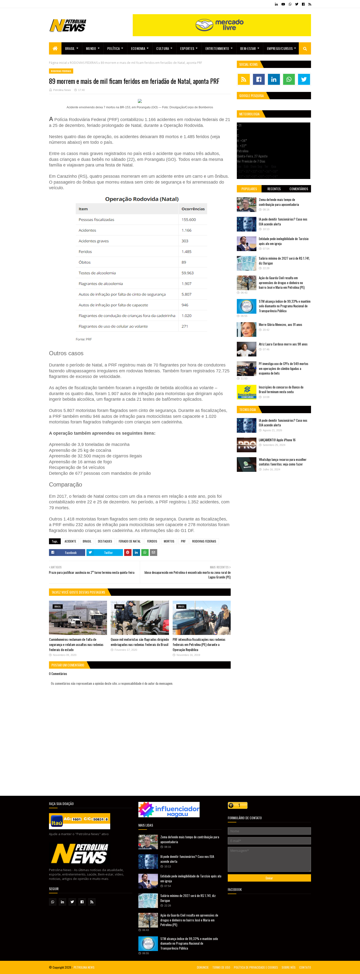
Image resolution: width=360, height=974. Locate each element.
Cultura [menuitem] (162, 48)
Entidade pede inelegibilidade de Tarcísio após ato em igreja (284, 241)
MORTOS (169, 541)
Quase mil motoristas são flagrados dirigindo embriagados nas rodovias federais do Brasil (140, 642)
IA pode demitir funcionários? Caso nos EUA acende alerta (283, 221)
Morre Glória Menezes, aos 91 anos (280, 324)
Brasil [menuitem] (70, 48)
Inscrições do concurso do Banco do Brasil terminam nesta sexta (281, 389)
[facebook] (303, 4)
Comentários (298, 188)
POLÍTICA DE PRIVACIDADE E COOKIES (256, 967)
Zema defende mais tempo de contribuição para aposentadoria (279, 202)
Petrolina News (62, 90)
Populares (249, 188)
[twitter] (297, 4)
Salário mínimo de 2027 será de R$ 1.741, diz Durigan (284, 261)
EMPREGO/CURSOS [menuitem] (280, 48)
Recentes (274, 188)
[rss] (309, 4)
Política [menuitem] (113, 48)
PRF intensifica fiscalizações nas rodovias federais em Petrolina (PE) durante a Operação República (199, 644)
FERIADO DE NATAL (130, 541)
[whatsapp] (290, 4)
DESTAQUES (105, 541)
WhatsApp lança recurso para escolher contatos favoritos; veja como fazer (283, 462)
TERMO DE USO (221, 967)
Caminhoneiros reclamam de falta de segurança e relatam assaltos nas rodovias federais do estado (76, 644)
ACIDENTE (70, 541)
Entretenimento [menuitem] (217, 48)
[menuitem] (55, 48)
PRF (183, 541)
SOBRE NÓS (289, 967)
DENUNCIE (203, 967)
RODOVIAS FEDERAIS (84, 63)
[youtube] (283, 4)
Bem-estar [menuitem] (248, 48)
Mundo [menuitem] (91, 48)
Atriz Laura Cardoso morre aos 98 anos (283, 344)
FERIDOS (152, 541)
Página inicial (58, 63)
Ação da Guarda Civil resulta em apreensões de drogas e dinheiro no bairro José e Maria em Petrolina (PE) (282, 282)
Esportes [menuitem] (187, 48)
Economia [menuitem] (138, 48)
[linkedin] (276, 4)
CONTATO (305, 967)
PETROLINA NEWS (84, 967)
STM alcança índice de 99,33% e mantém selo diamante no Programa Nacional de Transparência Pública (285, 306)
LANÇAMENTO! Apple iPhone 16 (277, 439)
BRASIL (87, 541)
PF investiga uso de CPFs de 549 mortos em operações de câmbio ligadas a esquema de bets (283, 368)
